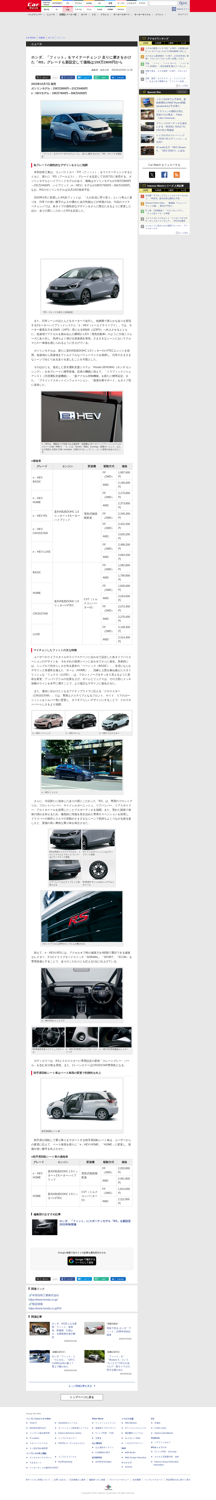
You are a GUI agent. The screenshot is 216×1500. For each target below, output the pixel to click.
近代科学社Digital (103, 1462)
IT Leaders (34, 1438)
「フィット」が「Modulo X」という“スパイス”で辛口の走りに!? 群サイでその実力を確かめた (118, 1363)
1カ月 (183, 43)
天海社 (157, 1423)
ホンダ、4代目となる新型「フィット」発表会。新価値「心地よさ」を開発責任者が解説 (64, 1330)
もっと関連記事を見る (80, 1386)
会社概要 (137, 1480)
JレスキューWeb (132, 1438)
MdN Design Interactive (135, 1457)
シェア (70, 78)
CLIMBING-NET (102, 1452)
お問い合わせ (60, 1480)
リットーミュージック (105, 1423)
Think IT (33, 1423)
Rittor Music (98, 1419)
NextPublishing (65, 1462)
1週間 (170, 43)
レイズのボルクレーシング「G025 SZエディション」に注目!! (171, 138)
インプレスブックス (67, 1457)
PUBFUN (155, 1438)
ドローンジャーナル (39, 1443)
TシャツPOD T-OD (104, 1433)
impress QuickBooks (163, 1433)
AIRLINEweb (131, 1423)
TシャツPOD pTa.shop (165, 1451)
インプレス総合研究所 (40, 1433)
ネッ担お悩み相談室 (39, 1448)
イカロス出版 (128, 1419)
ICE (152, 1419)
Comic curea (160, 1428)
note (103, 78)
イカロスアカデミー (134, 1443)
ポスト (45, 78)
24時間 (158, 43)
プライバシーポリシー (119, 1480)
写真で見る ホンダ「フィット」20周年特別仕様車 (119, 1331)
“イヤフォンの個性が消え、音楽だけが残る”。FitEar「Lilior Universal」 (170, 114)
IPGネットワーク (159, 1447)
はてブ (86, 78)
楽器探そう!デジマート (105, 1428)
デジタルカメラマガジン (41, 1457)
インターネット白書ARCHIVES (44, 1468)
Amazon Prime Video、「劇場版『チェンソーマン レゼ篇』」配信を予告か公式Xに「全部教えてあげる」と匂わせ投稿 (166, 206)
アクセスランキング (158, 38)
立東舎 (98, 1438)
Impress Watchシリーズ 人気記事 (165, 185)
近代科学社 (97, 1457)
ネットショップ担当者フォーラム (73, 1428)
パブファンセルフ (162, 1442)
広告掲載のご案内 (77, 1480)
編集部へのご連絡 (97, 1480)
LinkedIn (120, 78)
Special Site (154, 92)
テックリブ (127, 1462)
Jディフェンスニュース (135, 1428)
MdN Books (130, 1452)
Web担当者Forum (38, 1428)
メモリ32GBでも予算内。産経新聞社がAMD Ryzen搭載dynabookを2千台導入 (171, 102)
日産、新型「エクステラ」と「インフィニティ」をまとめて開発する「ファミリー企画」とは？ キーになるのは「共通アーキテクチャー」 (166, 81)
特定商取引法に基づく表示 (178, 1480)
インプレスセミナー (67, 1438)
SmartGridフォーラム (68, 1423)
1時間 (145, 43)
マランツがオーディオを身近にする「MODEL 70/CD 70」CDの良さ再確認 (171, 126)
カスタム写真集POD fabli (166, 1457)
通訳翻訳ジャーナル (134, 1433)
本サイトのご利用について (38, 1480)
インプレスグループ (153, 1480)
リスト (55, 78)
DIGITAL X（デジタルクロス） (72, 1443)
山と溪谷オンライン (104, 1447)
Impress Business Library (69, 1433)
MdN (124, 1448)
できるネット (36, 1462)
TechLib (128, 1467)
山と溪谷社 (97, 1443)
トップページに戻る (82, 1397)
